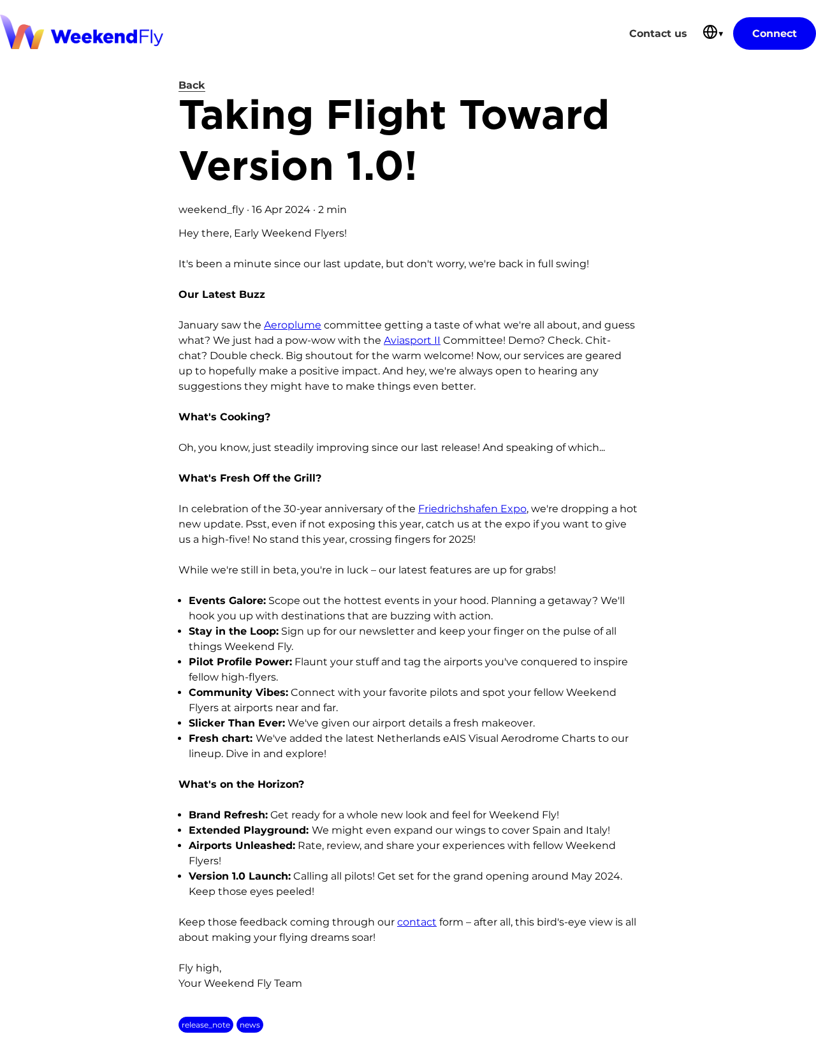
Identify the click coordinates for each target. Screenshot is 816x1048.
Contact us (658, 33)
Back (191, 85)
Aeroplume (292, 325)
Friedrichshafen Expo (472, 509)
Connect (774, 33)
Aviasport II (412, 340)
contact (417, 922)
